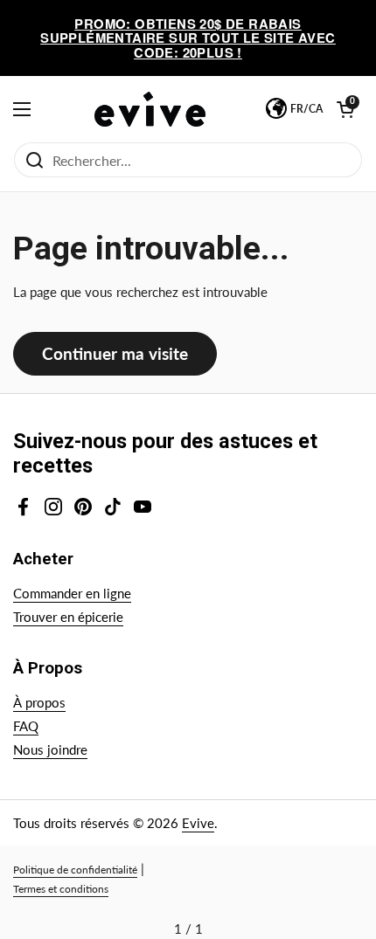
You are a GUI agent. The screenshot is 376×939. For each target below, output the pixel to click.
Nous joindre (50, 749)
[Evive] (150, 109)
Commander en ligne (72, 593)
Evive (198, 823)
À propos (39, 702)
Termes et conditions (60, 888)
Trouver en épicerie (68, 617)
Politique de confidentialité (75, 869)
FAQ (25, 726)
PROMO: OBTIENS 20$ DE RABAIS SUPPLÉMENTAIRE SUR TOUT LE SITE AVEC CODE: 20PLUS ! (187, 38)
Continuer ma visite (115, 353)
